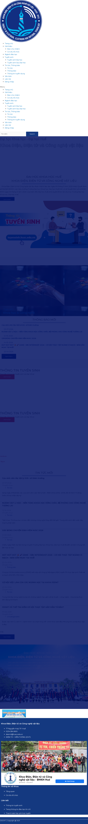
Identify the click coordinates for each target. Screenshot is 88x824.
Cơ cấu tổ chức (13, 52)
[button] (44, 86)
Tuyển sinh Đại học (14, 60)
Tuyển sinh (9, 57)
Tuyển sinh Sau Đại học (16, 63)
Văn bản (8, 76)
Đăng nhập (9, 82)
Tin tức (10, 68)
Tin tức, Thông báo (12, 65)
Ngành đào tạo (11, 54)
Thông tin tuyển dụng (16, 74)
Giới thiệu (8, 46)
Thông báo (11, 71)
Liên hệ (8, 79)
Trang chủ (9, 43)
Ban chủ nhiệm (13, 49)
